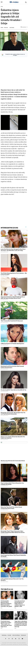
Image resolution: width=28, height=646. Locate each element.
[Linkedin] (15, 638)
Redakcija (6, 27)
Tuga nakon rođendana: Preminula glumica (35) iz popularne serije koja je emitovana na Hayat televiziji (21, 624)
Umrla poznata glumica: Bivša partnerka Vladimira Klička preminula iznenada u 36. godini (6, 603)
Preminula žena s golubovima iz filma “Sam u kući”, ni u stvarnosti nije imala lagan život (6, 624)
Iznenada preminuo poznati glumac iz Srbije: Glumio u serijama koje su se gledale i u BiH (20, 603)
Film (2, 6)
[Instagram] (12, 638)
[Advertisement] (14, 73)
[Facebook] (5, 638)
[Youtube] (22, 638)
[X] (19, 638)
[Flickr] (9, 638)
